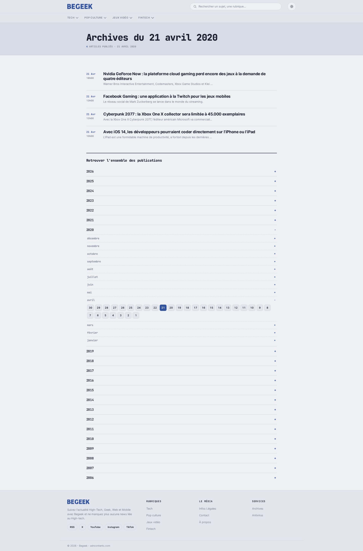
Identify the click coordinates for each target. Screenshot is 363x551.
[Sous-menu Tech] (77, 18)
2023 (90, 200)
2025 (90, 181)
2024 (90, 191)
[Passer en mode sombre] (292, 6)
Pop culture (93, 17)
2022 (90, 210)
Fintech (144, 17)
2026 (90, 171)
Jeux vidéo (120, 17)
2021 (90, 220)
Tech (71, 17)
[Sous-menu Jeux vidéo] (131, 18)
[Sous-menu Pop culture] (105, 18)
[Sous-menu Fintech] (152, 18)
